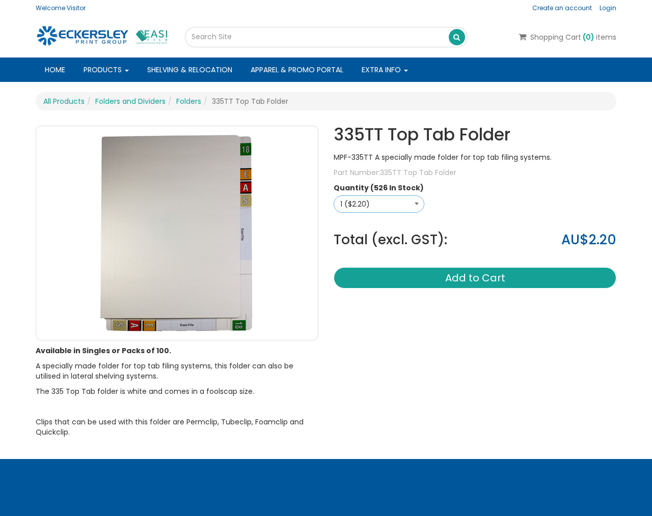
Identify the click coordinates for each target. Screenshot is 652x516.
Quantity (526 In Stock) (379, 188)
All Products (64, 101)
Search (457, 36)
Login (608, 8)
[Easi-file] (103, 35)
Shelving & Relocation (189, 70)
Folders (188, 101)
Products (104, 70)
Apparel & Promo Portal (297, 70)
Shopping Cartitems (573, 37)
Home (55, 70)
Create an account (562, 8)
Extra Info (382, 70)
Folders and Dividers (130, 101)
